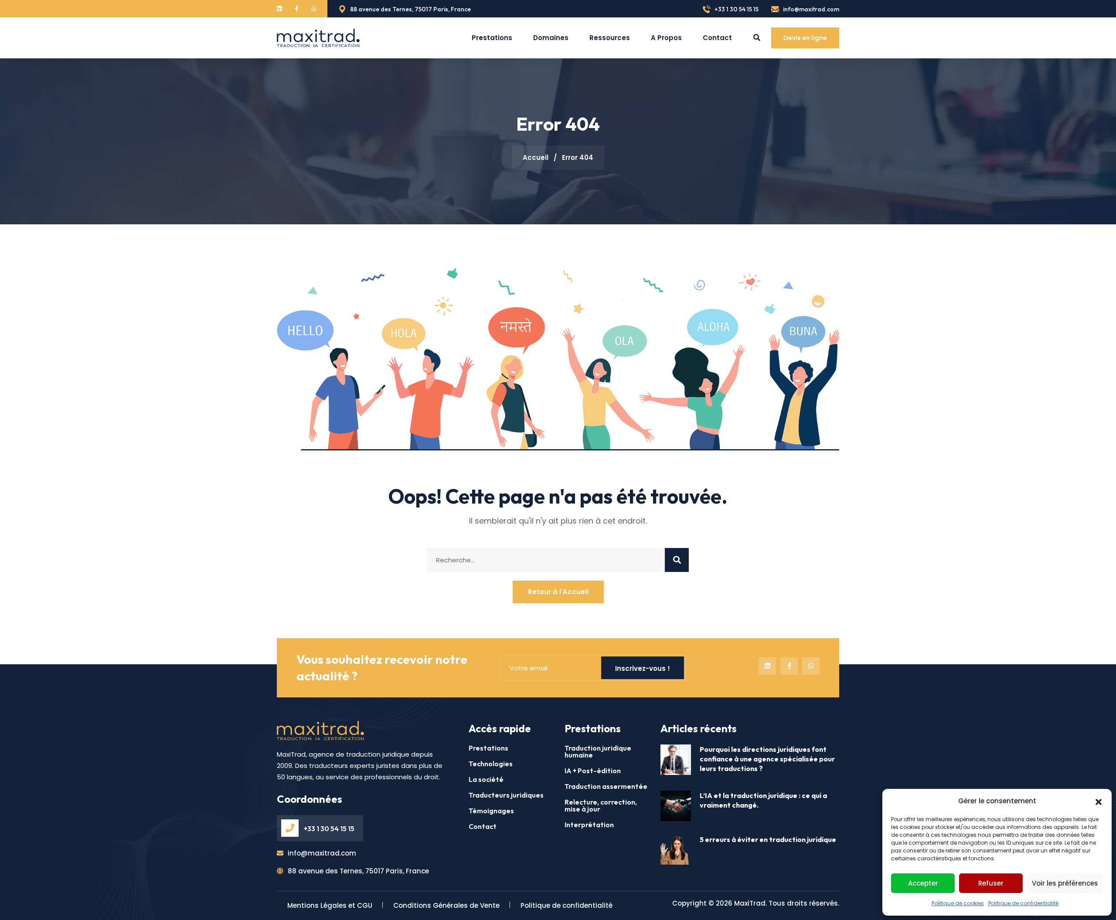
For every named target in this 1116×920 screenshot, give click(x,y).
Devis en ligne (805, 38)
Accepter (923, 883)
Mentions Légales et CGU (329, 905)
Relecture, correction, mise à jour (601, 805)
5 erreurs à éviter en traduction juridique (768, 839)
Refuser (991, 883)
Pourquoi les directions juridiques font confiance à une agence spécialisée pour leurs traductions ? (767, 759)
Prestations (492, 37)
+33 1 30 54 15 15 (736, 9)
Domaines (550, 37)
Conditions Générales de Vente (446, 905)
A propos (666, 37)
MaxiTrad (750, 903)
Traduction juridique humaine (598, 751)
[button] (1098, 801)
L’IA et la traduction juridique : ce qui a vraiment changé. (763, 800)
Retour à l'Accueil (558, 591)
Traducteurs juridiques (506, 794)
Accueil (535, 157)
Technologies (491, 763)
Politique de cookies (958, 903)
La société (486, 779)
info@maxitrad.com (810, 9)
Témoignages (491, 810)
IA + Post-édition (593, 770)
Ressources (609, 37)
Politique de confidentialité (1023, 903)
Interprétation (589, 824)
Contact (717, 37)
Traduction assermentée (606, 786)
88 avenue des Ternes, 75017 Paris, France (410, 9)
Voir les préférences (1065, 883)
